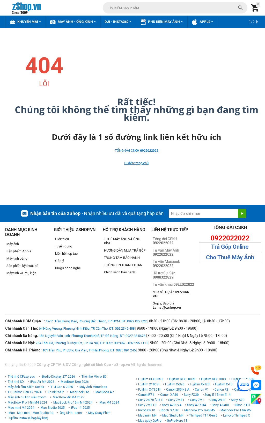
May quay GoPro (149, 420)
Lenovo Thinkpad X (236, 415)
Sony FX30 (191, 395)
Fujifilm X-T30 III (149, 389)
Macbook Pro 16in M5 (199, 410)
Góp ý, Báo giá (167, 305)
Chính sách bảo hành (119, 272)
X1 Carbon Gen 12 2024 (24, 392)
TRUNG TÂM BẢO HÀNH (122, 258)
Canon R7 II (146, 395)
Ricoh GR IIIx (170, 410)
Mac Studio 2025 (53, 408)
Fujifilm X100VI (148, 384)
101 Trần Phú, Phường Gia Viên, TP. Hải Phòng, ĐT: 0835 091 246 (89, 350)
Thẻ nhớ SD (16, 382)
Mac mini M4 (147, 415)
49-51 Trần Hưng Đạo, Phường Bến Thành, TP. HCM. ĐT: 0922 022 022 (96, 321)
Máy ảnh (12, 244)
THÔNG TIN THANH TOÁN (123, 265)
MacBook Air (104, 392)
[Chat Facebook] (256, 385)
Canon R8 (222, 389)
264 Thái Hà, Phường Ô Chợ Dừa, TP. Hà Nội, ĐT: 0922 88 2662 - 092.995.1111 (92, 343)
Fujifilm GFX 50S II (150, 379)
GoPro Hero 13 (177, 420)
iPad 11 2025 (80, 408)
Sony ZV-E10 (147, 405)
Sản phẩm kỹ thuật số (22, 266)
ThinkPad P (56, 392)
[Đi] (242, 213)
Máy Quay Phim (99, 413)
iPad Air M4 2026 (42, 382)
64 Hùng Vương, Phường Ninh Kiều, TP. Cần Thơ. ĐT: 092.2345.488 (87, 328)
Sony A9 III (217, 400)
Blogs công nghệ (68, 268)
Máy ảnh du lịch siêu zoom (27, 397)
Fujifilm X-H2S (199, 384)
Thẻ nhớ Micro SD (94, 376)
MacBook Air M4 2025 (68, 397)
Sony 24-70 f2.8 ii (150, 400)
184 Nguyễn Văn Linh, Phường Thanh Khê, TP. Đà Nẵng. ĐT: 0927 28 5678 (92, 336)
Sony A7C (238, 400)
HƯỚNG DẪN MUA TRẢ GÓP (124, 250)
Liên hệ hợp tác (66, 253)
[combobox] (175, 7)
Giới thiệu (62, 239)
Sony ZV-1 (197, 400)
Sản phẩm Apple (18, 251)
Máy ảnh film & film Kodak (26, 387)
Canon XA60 (169, 395)
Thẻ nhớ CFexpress (21, 376)
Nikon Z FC (242, 405)
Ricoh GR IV (146, 410)
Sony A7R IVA (171, 405)
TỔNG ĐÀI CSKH (136, 150)
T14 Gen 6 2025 (61, 387)
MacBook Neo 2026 (75, 382)
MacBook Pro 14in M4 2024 (27, 402)
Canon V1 (202, 389)
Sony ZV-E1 (176, 400)
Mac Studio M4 (172, 415)
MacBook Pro (79, 392)
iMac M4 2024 (109, 402)
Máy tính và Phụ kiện (21, 273)
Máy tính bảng (16, 258)
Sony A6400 (220, 405)
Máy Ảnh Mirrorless (93, 387)
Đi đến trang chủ (136, 163)
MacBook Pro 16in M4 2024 (72, 402)
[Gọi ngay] (256, 370)
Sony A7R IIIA (196, 405)
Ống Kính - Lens (71, 413)
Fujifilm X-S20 (174, 384)
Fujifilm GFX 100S (213, 379)
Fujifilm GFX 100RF (182, 379)
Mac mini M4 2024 (21, 408)
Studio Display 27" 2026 (58, 376)
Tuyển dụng (63, 246)
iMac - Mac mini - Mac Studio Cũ (30, 413)
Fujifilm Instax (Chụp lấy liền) (28, 418)
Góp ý (59, 261)
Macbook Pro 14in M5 (235, 410)
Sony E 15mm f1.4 (217, 395)
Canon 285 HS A (177, 389)
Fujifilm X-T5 (223, 384)
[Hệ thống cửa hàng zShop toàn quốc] (256, 399)
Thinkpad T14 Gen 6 (203, 415)
